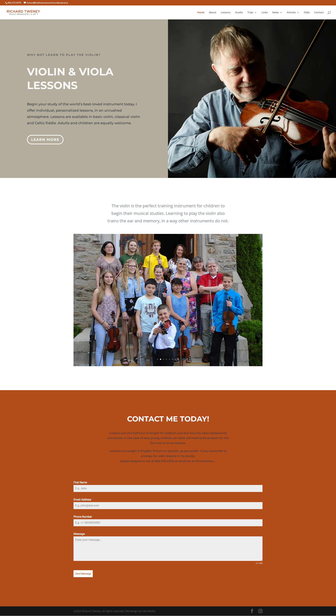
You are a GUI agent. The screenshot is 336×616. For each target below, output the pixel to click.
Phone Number (83, 516)
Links (264, 12)
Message (79, 534)
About (212, 12)
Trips (250, 12)
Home (200, 12)
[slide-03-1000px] (168, 365)
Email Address (83, 499)
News (275, 12)
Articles (291, 12)
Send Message (83, 573)
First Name (81, 482)
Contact (319, 12)
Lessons (225, 12)
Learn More (45, 140)
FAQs (307, 12)
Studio (239, 12)
